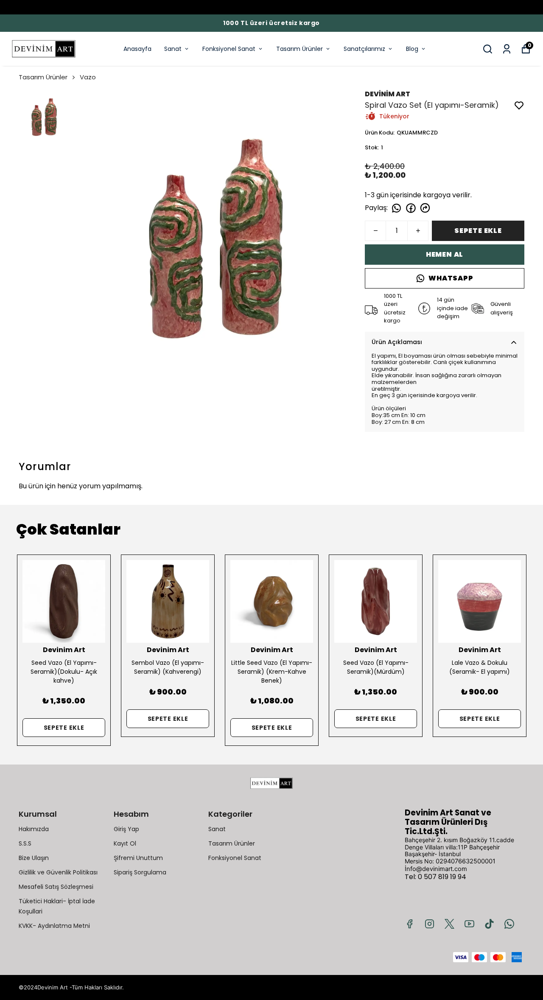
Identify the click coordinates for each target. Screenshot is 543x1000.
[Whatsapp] (509, 924)
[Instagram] (429, 924)
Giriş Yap (126, 829)
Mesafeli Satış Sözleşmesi (56, 886)
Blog (412, 49)
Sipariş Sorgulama (140, 872)
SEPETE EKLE (478, 230)
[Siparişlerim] (506, 49)
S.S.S (25, 843)
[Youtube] (469, 924)
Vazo (88, 77)
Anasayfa (137, 49)
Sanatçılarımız (364, 49)
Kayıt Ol (125, 843)
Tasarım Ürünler (299, 49)
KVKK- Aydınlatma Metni (54, 926)
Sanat (173, 49)
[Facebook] (409, 924)
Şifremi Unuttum (138, 858)
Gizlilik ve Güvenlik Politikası (58, 872)
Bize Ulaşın (34, 858)
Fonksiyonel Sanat (228, 49)
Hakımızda (34, 829)
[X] (449, 924)
